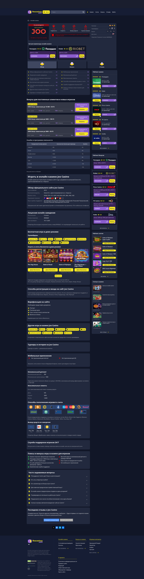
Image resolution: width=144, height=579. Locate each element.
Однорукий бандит (94, 543)
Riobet (61, 49)
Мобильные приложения (70, 72)
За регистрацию (80, 543)
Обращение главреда (64, 569)
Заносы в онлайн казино (108, 285)
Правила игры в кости (107, 313)
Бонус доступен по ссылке (82, 105)
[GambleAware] (32, 563)
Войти (114, 12)
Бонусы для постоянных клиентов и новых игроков (40, 79)
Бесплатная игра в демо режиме (39, 82)
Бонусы (103, 12)
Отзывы (108, 12)
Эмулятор (92, 545)
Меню (47, 12)
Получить (82, 109)
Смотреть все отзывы (66, 520)
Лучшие (91, 549)
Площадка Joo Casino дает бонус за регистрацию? (45, 476)
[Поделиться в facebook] (57, 527)
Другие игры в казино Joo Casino (39, 89)
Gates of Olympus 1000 (109, 254)
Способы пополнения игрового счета (74, 81)
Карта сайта (61, 572)
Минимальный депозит (70, 75)
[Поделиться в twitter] (53, 527)
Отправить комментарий (51, 520)
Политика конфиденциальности (67, 561)
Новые (91, 547)
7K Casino (105, 119)
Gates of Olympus (65, 264)
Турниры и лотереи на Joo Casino (39, 92)
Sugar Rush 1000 (107, 261)
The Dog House (33, 264)
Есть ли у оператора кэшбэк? (39, 480)
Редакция (61, 565)
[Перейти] (87, 12)
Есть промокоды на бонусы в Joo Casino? (43, 483)
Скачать (60, 545)
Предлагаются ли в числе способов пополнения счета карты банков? (51, 499)
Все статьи (103, 332)
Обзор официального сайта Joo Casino (41, 72)
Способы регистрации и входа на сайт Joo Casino (42, 86)
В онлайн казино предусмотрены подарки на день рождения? (49, 491)
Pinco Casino (106, 105)
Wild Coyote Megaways (109, 268)
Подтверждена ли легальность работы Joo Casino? (45, 495)
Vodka (104, 134)
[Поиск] (83, 12)
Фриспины (79, 545)
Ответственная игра (64, 567)
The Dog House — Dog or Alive (80, 265)
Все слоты (58, 276)
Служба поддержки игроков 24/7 (72, 84)
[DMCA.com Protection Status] (32, 561)
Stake (103, 91)
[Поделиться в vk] (63, 527)
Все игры (103, 276)
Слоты (97, 12)
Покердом (33, 49)
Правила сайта (62, 563)
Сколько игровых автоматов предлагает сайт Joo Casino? (47, 503)
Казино (92, 12)
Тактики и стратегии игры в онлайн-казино (108, 322)
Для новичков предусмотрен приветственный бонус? (46, 487)
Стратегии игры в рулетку (108, 294)
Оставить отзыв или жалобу (39, 38)
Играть (53, 56)
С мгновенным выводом (65, 543)
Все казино (103, 148)
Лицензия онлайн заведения (38, 75)
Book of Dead (47, 264)
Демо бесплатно (35, 270)
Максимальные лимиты (70, 78)
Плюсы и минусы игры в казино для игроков (73, 88)
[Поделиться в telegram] (60, 527)
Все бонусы (103, 228)
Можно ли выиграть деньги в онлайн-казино (109, 304)
